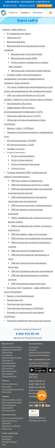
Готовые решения (9, 376)
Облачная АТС (14, 37)
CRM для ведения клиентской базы (28, 283)
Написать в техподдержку (39, 355)
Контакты (37, 12)
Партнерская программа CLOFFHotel (25, 308)
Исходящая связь (9, 410)
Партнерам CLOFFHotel (11, 426)
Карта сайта (6, 392)
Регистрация (44, 5)
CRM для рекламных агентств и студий (30, 184)
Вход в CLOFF (11, 5)
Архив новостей (15, 300)
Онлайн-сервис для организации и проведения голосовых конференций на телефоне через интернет (24, 78)
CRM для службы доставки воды (26, 180)
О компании (34, 347)
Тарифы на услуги (16, 148)
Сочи (4, 444)
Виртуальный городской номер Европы (31, 70)
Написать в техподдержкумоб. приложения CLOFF (39, 364)
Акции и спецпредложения (20, 296)
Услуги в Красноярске (22, 160)
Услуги (12, 12)
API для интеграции (9, 384)
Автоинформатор (9, 363)
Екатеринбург (7, 436)
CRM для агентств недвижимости (27, 250)
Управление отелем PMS (11, 349)
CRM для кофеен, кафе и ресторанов (29, 234)
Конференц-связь (9, 366)
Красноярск (6, 439)
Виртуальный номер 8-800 (24, 58)
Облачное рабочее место (12, 347)
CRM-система (7, 352)
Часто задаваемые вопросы (13, 389)
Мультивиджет (8, 373)
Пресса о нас (7, 428)
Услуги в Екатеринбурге (23, 156)
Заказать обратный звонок (39, 352)
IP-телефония (7, 355)
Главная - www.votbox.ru (14, 29)
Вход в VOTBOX (28, 5)
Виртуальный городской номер (26, 54)
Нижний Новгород (9, 442)
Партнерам (6, 423)
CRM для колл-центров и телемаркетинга (31, 205)
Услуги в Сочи (18, 168)
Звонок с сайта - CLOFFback (20, 128)
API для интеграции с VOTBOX (21, 140)
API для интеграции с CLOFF (20, 144)
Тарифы (24, 12)
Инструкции (7, 386)
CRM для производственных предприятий (32, 271)
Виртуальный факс (16, 41)
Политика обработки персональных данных (29, 320)
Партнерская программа (19, 304)
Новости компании (9, 420)
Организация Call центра (19, 103)
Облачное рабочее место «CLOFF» (24, 115)
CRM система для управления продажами (31, 238)
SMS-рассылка (7, 368)
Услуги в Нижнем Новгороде (25, 164)
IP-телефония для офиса (19, 33)
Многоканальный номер (12, 357)
